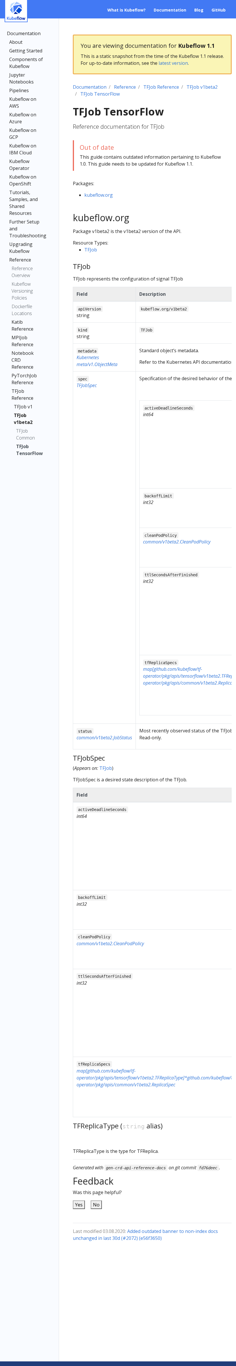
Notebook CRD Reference (23, 360)
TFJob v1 (23, 406)
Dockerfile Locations (22, 310)
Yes (79, 1205)
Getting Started (25, 51)
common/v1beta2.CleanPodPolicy (176, 542)
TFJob (90, 250)
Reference (20, 260)
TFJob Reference (22, 394)
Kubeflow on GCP (22, 133)
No (96, 1205)
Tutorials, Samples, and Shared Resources (23, 202)
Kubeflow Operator (19, 164)
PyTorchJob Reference (24, 379)
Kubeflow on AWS (22, 102)
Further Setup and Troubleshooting (27, 229)
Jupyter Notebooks (21, 78)
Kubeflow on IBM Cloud (22, 149)
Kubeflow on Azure (22, 118)
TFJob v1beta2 (23, 418)
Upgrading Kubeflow (21, 247)
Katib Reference (22, 325)
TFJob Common (25, 434)
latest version (173, 63)
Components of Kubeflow (26, 62)
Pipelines (19, 90)
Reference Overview (22, 271)
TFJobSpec (87, 385)
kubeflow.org (98, 195)
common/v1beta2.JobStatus (104, 737)
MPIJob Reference (22, 341)
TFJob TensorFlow (27, 449)
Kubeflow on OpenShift (22, 180)
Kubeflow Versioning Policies (22, 291)
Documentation (24, 33)
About (15, 42)
